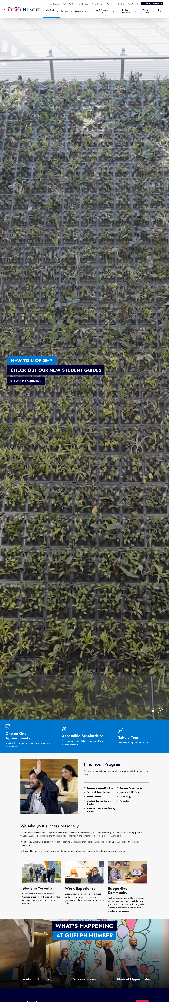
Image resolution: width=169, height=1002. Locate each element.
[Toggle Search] (159, 10)
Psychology (124, 801)
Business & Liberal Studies (100, 787)
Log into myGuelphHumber (152, 4)
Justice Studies (94, 796)
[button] (121, 4)
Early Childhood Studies (98, 792)
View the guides (24, 380)
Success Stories (84, 979)
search (112, 22)
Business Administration (131, 787)
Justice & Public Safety (130, 792)
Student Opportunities (134, 979)
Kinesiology (125, 796)
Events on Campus (35, 979)
